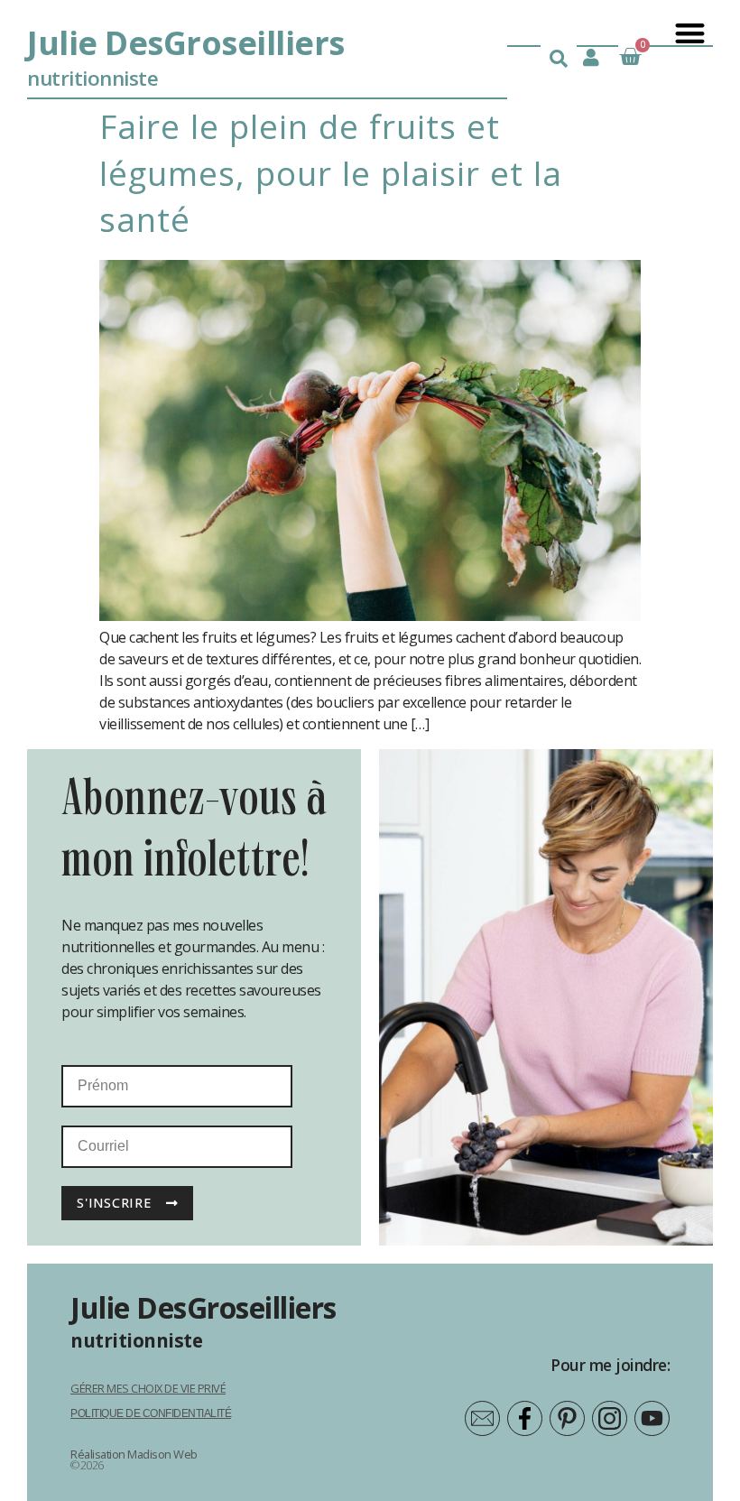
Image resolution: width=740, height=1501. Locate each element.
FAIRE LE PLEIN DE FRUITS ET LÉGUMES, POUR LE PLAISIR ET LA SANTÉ (330, 172)
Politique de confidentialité (150, 1413)
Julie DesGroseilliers (186, 43)
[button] (689, 33)
